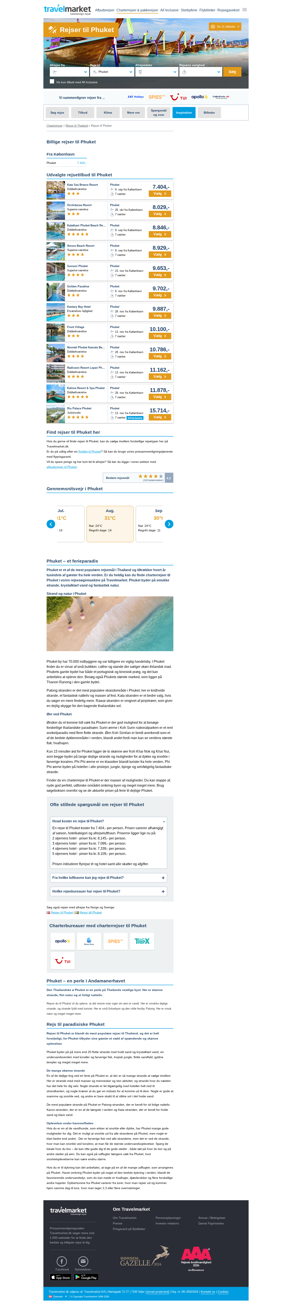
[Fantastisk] (161, 476)
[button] (225, 26)
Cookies (223, 1291)
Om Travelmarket (124, 1217)
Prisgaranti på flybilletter (129, 1229)
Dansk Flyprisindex (211, 1223)
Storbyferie (189, 10)
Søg (232, 72)
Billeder (209, 112)
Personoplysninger (168, 1217)
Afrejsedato (143, 65)
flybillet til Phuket (89, 451)
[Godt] (155, 476)
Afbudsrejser (104, 10)
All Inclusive (169, 10)
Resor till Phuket (91, 912)
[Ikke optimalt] (145, 476)
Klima (108, 112)
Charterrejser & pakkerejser (137, 10)
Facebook (62, 1269)
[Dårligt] (140, 476)
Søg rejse (57, 112)
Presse (117, 1223)
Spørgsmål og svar (159, 112)
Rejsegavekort (228, 10)
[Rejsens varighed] (201, 72)
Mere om (133, 112)
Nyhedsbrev (83, 1269)
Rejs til (95, 65)
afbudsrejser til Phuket (62, 467)
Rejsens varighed (192, 65)
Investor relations (167, 1223)
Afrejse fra (57, 65)
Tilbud (82, 112)
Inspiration (184, 112)
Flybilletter (207, 10)
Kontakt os (208, 1291)
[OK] (150, 476)
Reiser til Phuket (62, 912)
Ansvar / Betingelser (212, 1217)
